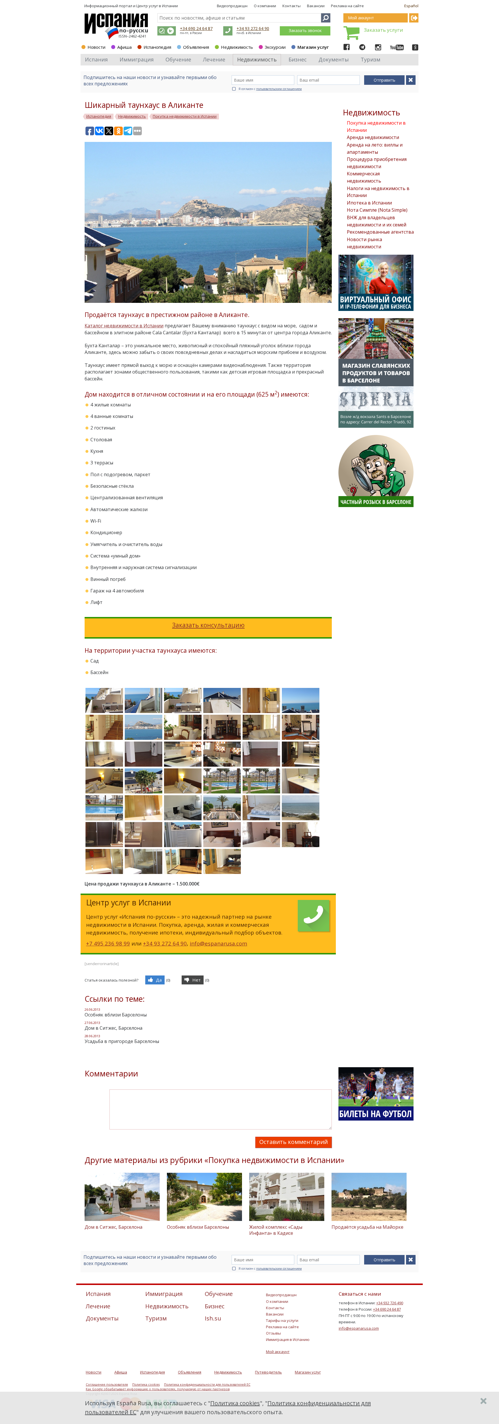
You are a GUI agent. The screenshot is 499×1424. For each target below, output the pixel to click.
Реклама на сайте (347, 5)
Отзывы (273, 1333)
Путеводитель (268, 1372)
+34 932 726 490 (389, 1302)
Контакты (291, 5)
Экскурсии (275, 47)
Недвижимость (237, 47)
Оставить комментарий (293, 1142)
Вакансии (316, 5)
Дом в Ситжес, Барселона (113, 1028)
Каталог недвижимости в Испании (124, 325)
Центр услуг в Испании (157, 5)
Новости (96, 47)
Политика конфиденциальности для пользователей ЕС (207, 1384)
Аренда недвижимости (373, 137)
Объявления (196, 47)
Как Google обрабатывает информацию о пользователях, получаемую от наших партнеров (158, 1389)
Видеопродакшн (232, 5)
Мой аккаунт (278, 1351)
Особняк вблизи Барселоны (116, 1015)
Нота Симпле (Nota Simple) (377, 210)
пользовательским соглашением (279, 89)
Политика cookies (146, 1384)
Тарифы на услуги (282, 1320)
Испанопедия (157, 47)
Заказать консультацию (208, 625)
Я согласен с (270, 89)
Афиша (124, 47)
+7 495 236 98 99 (108, 943)
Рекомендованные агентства (380, 232)
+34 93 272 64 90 (253, 28)
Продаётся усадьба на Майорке (367, 1227)
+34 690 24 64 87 (196, 28)
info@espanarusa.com (218, 943)
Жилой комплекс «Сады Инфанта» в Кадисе (275, 1230)
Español (411, 5)
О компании (265, 5)
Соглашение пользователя (107, 1384)
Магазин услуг (313, 47)
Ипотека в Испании (369, 203)
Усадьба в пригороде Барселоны (122, 1041)
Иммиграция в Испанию (288, 1339)
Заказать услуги (383, 30)
